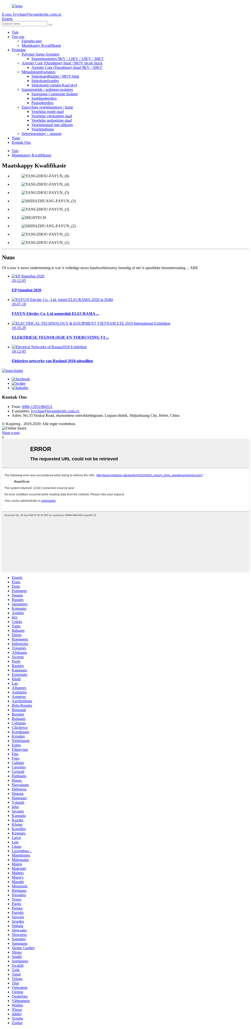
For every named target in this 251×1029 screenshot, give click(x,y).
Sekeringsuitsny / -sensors (42, 134)
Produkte (19, 50)
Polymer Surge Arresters (40, 54)
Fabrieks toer (32, 41)
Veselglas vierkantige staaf (51, 116)
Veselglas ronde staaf (47, 111)
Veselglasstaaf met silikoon (52, 125)
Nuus (16, 138)
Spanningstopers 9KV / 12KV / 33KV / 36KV (67, 59)
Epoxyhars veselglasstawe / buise (47, 107)
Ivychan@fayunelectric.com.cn (55, 411)
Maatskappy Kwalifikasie (41, 45)
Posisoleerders (42, 103)
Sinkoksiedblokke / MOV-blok (55, 76)
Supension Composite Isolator (54, 94)
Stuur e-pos (11, 433)
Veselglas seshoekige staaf (51, 120)
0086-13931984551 (37, 407)
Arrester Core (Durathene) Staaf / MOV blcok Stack (62, 63)
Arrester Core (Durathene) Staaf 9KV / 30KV (66, 67)
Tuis (15, 32)
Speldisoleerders (44, 98)
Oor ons (18, 37)
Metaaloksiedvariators (38, 72)
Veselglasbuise (42, 129)
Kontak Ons (21, 142)
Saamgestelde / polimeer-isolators (47, 89)
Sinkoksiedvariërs (45, 81)
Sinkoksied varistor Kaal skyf (54, 85)
